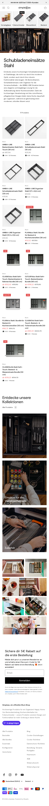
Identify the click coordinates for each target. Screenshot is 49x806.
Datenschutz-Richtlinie (36, 744)
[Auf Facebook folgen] (4, 774)
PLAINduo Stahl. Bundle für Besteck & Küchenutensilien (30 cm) (35, 235)
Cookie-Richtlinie (33, 740)
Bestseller (6, 735)
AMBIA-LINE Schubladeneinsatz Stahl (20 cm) (12, 191)
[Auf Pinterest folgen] (16, 774)
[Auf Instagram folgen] (10, 774)
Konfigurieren (7, 748)
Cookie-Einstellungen (35, 735)
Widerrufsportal (33, 767)
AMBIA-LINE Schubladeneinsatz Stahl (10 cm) (35, 147)
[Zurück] (2, 2)
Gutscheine (6, 752)
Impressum (31, 754)
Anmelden (24, 680)
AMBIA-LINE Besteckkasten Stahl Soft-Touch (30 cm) (13, 147)
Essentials (6, 744)
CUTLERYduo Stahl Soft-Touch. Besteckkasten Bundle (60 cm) (35, 279)
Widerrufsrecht (33, 763)
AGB (28, 759)
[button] (13, 155)
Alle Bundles (7, 740)
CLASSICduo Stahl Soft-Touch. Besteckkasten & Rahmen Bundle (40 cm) (12, 279)
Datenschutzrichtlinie (11, 691)
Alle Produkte (7, 731)
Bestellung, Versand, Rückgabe (34, 749)
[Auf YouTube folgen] (22, 774)
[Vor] (46, 2)
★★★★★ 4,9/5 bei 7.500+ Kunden (24, 2)
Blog (28, 731)
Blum (4, 142)
